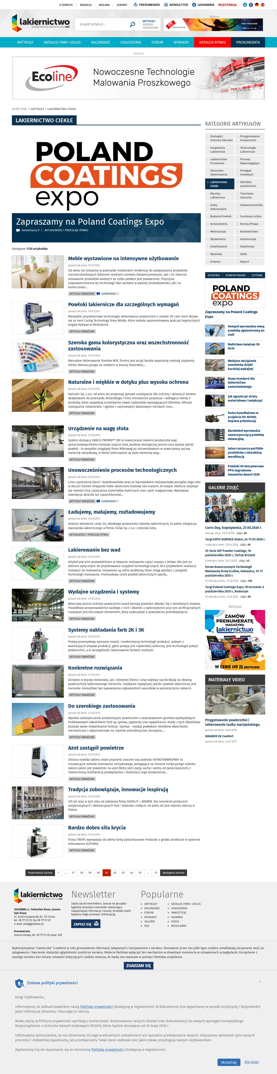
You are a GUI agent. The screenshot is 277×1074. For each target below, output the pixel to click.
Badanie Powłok (220, 216)
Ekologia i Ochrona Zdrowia (221, 138)
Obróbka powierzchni (248, 184)
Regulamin (178, 925)
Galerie (149, 921)
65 (140, 872)
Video (175, 921)
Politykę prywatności (96, 1007)
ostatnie (214, 275)
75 (156, 872)
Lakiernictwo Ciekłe (218, 184)
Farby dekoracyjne (218, 207)
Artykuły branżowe (82, 293)
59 (90, 872)
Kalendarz (100, 42)
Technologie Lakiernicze (248, 149)
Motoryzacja (218, 231)
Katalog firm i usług (62, 42)
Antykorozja (248, 239)
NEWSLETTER (178, 5)
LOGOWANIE (206, 5)
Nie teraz (252, 1062)
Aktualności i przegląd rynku (88, 534)
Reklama (104, 5)
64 (131, 872)
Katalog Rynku (212, 42)
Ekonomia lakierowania (218, 172)
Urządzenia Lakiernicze (217, 149)
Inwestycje (178, 912)
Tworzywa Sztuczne (246, 195)
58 (81, 872)
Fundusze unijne (251, 216)
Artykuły (25, 42)
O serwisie (66, 5)
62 (114, 872)
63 (123, 872)
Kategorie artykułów (233, 124)
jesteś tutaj (19, 109)
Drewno (215, 261)
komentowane (235, 275)
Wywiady (181, 42)
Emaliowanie (218, 246)
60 (98, 872)
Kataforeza (247, 246)
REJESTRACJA (227, 5)
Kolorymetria (218, 224)
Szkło (243, 254)
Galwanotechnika (251, 205)
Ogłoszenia (131, 42)
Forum (157, 42)
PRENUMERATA (149, 5)
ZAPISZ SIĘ (82, 924)
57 (73, 872)
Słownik (177, 917)
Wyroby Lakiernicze (217, 195)
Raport (244, 261)
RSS (146, 925)
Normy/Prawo (249, 224)
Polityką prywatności (107, 1050)
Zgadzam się (139, 966)
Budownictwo (249, 231)
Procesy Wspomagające (249, 161)
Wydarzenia (217, 239)
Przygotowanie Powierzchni (250, 138)
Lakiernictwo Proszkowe (218, 161)
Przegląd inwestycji (246, 172)
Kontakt (122, 5)
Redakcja (86, 5)
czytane (257, 275)
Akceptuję (229, 1062)
